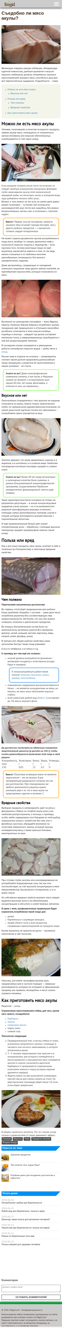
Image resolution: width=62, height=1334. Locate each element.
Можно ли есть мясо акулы (22, 90)
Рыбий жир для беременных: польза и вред (23, 1211)
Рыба (27, 1139)
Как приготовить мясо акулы (23, 113)
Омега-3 (42, 698)
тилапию (25, 675)
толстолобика (28, 678)
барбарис (13, 1019)
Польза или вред (16, 99)
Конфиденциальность (32, 1310)
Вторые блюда (10, 1143)
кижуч (45, 675)
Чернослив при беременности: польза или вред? (26, 1228)
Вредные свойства (20, 108)
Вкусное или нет (19, 93)
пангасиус (36, 675)
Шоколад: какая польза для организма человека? (26, 1219)
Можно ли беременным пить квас (18, 1236)
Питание (7, 1139)
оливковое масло (17, 1025)
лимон (11, 1022)
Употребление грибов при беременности (22, 1203)
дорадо (16, 678)
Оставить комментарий (31, 1297)
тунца (4, 352)
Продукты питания (41, 1139)
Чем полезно (17, 103)
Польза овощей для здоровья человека (21, 1244)
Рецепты (18, 1139)
